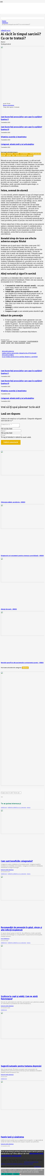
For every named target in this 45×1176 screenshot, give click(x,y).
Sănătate (6, 30)
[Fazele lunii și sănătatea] (23, 1109)
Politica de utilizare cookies (14, 1164)
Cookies (16, 1174)
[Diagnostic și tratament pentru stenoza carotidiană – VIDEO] (23, 528)
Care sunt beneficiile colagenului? (17, 861)
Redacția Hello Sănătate (7, 869)
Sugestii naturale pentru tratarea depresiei (21, 1066)
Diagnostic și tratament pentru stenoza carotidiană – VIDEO (22, 556)
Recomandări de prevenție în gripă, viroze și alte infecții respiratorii (21, 928)
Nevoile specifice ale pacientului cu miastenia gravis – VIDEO (22, 663)
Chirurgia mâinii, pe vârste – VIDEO (13, 502)
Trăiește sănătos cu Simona (17, 807)
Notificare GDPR (28, 1164)
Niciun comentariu (8, 105)
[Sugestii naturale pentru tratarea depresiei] (23, 1038)
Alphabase (37, 1167)
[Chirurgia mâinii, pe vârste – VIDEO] (23, 475)
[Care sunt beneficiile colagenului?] (23, 833)
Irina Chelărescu (5, 938)
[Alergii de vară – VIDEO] (23, 582)
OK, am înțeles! (7, 1174)
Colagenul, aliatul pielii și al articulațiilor (17, 144)
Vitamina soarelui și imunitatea (13, 137)
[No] (20, 1174)
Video (29, 807)
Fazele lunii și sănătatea (12, 1137)
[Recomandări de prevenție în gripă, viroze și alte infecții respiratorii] (23, 900)
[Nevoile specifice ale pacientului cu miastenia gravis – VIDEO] (23, 635)
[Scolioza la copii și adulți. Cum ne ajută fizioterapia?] (23, 969)
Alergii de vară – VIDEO (9, 609)
